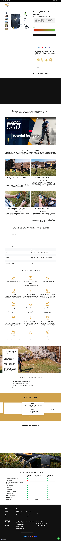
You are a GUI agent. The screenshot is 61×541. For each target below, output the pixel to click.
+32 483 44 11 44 (22, 528)
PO (44, 525)
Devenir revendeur (8, 514)
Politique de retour (19, 514)
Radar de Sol (28, 514)
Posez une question (37, 67)
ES (41, 525)
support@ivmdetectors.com (40, 521)
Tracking (27, 516)
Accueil (6, 508)
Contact (6, 516)
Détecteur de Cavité (29, 513)
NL (39, 525)
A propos (6, 511)
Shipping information (37, 64)
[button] (3, 539)
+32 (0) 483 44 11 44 (56, 0)
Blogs (16, 508)
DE (42, 525)
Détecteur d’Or (28, 511)
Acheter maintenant (44, 35)
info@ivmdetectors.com (19, 530)
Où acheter (7, 513)
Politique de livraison (19, 513)
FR (36, 525)
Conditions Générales (19, 511)
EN (38, 525)
